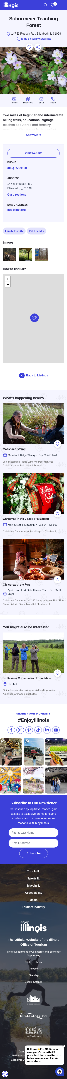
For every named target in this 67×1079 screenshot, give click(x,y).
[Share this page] (37, 47)
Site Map (34, 975)
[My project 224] (9, 254)
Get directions (16, 194)
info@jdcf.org (16, 209)
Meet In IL (33, 885)
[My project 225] (25, 254)
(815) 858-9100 (17, 168)
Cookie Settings (33, 981)
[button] (34, 317)
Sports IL (33, 878)
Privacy (33, 968)
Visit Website (33, 153)
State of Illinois (33, 962)
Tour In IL (33, 871)
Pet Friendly (36, 230)
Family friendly (14, 230)
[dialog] (5, 1074)
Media (33, 899)
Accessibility (33, 892)
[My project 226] (41, 254)
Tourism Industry (33, 907)
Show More (33, 134)
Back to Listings (37, 375)
